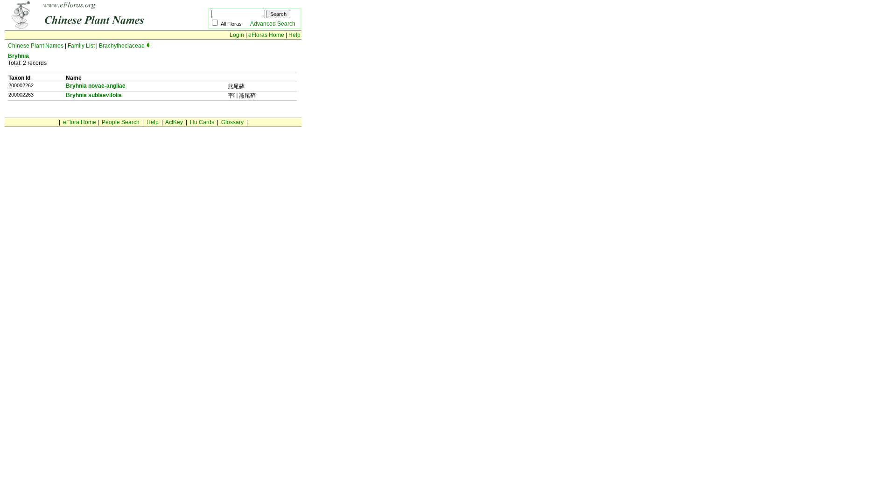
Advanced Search (272, 24)
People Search (121, 122)
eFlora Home (79, 122)
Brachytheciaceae (122, 45)
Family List (81, 45)
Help (294, 35)
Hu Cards (202, 122)
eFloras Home (266, 35)
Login (237, 35)
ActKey (174, 122)
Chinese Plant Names (35, 45)
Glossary (232, 122)
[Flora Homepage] (92, 27)
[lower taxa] (148, 45)
